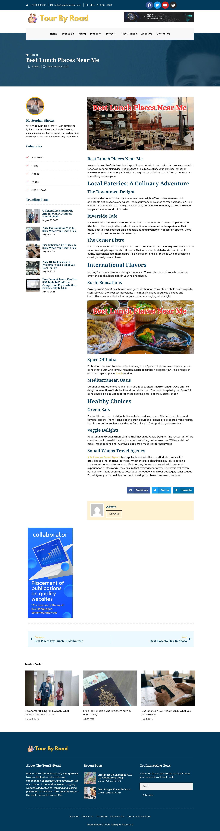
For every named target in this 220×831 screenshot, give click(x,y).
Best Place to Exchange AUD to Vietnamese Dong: (115, 776)
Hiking (82, 33)
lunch (119, 373)
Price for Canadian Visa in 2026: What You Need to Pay (59, 229)
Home (53, 33)
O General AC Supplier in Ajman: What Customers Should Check (57, 213)
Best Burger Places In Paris (114, 789)
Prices (110, 33)
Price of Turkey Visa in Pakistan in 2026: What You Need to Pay (58, 264)
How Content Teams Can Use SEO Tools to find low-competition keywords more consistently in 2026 (59, 283)
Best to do (68, 33)
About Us (146, 33)
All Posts (114, 513)
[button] (138, 490)
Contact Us (163, 33)
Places (94, 33)
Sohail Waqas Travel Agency (104, 457)
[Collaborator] (50, 617)
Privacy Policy (117, 816)
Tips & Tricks (129, 33)
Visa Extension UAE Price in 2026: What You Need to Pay (59, 246)
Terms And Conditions (139, 816)
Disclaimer (102, 816)
